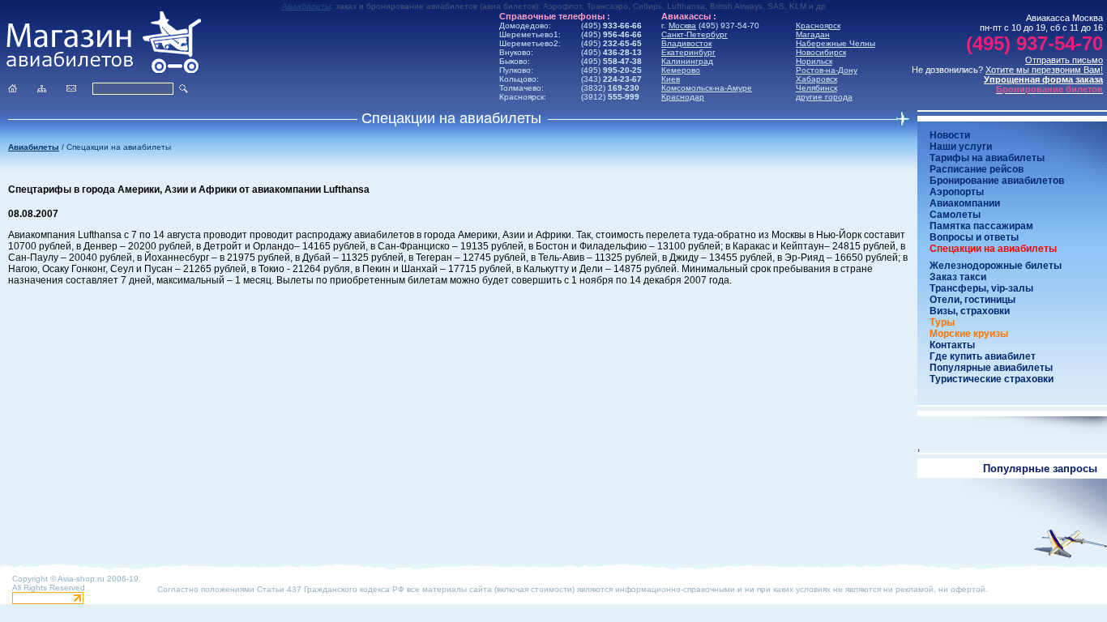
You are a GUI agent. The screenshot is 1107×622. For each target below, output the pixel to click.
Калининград (687, 61)
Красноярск (818, 25)
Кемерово (680, 70)
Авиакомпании (965, 203)
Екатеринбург (688, 52)
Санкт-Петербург (694, 34)
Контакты (952, 345)
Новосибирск (821, 52)
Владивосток (686, 43)
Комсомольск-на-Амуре (706, 87)
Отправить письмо (1064, 60)
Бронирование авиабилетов (997, 180)
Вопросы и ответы (974, 237)
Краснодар (682, 96)
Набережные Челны (835, 43)
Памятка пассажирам (981, 226)
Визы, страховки (970, 311)
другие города (824, 96)
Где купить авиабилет (983, 356)
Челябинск (816, 87)
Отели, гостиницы (972, 299)
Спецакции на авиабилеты (993, 248)
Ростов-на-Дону (826, 70)
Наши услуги (961, 146)
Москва (682, 25)
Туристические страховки (992, 379)
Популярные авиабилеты (991, 367)
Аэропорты (957, 192)
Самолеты (955, 214)
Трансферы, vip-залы (981, 288)
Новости (950, 135)
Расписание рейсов (977, 169)
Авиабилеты (306, 6)
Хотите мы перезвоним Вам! (1044, 70)
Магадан (813, 34)
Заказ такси (958, 277)
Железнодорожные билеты (996, 265)
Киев (670, 79)
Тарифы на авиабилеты (987, 158)
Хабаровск (816, 79)
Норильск (814, 61)
